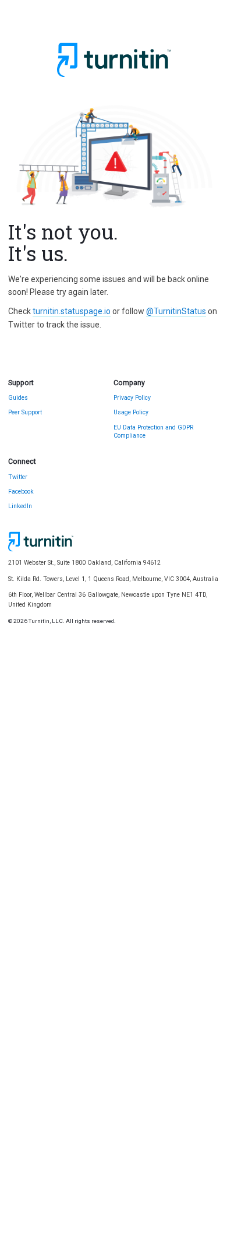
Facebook (21, 491)
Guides (18, 398)
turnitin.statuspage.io (72, 311)
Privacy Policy (132, 398)
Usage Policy (131, 412)
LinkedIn (20, 506)
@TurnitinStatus (176, 311)
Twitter (17, 477)
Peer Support (25, 412)
